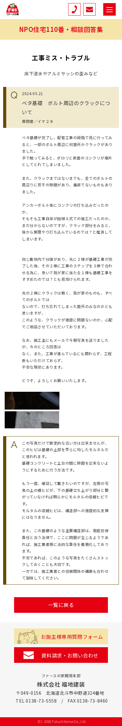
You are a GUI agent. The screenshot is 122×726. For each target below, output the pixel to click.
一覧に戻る (61, 604)
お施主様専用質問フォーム (72, 636)
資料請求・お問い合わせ (70, 655)
